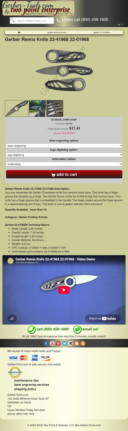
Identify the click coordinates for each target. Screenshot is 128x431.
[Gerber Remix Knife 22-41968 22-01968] (64, 71)
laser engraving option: (64, 140)
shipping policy (25, 389)
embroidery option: (64, 159)
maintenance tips (26, 380)
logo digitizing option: (64, 150)
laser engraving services (31, 384)
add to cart (66, 174)
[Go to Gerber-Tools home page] (39, 6)
